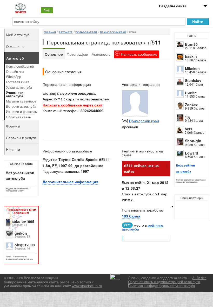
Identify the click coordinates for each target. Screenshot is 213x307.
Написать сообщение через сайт (73, 104)
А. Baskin (199, 278)
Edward (191, 153)
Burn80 (191, 44)
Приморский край (113, 32)
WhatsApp (13, 76)
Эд (187, 116)
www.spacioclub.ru (87, 285)
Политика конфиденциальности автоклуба (161, 285)
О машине (15, 46)
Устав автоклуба (19, 87)
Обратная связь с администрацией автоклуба (164, 281)
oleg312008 (25, 244)
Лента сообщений (20, 66)
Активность (101, 54)
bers (188, 128)
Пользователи (86, 32)
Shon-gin (193, 140)
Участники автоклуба (14, 94)
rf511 (132, 32)
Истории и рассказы (21, 111)
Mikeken (192, 68)
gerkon (21, 233)
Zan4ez (191, 104)
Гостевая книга (17, 82)
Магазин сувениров (21, 101)
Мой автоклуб (17, 34)
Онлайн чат (15, 71)
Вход (47, 10)
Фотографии (77, 54)
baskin (191, 56)
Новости (13, 149)
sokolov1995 (23, 221)
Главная (50, 32)
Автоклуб (65, 32)
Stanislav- (194, 80)
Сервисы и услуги (21, 137)
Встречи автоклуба (21, 106)
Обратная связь (18, 117)
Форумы (13, 126)
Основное (54, 54)
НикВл (191, 92)
